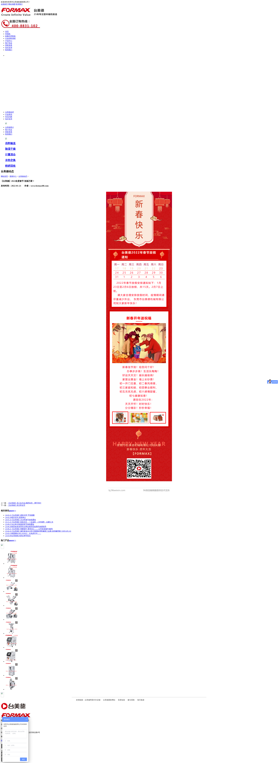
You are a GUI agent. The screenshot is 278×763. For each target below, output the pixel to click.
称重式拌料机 (10, 36)
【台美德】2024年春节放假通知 (20, 520)
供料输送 (10, 143)
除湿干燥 (10, 148)
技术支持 (8, 47)
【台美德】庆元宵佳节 (16, 505)
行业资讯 (8, 114)
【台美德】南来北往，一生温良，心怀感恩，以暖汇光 (29, 522)
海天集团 (140, 700)
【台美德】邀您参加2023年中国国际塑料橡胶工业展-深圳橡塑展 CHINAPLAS (38, 531)
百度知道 (121, 700)
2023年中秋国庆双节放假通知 (19, 524)
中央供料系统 (10, 38)
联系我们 (19, 4)
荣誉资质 (8, 45)
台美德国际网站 (109, 700)
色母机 (7, 34)
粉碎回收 (10, 165)
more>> (12, 510)
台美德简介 (9, 127)
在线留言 (4, 4)
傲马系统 (131, 700)
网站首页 (4, 176)
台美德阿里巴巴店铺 (92, 700)
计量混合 (10, 154)
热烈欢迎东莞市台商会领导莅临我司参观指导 (25, 527)
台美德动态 (9, 112)
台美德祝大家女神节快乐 (18, 536)
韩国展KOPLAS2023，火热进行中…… (23, 533)
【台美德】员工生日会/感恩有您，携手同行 (24, 503)
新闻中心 (13, 176)
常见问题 (8, 117)
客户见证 (8, 43)
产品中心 (8, 41)
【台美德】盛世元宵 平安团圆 (20, 515)
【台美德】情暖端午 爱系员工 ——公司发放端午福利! (29, 529)
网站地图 (11, 4)
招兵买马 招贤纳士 (15, 517)
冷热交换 (10, 160)
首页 (7, 31)
